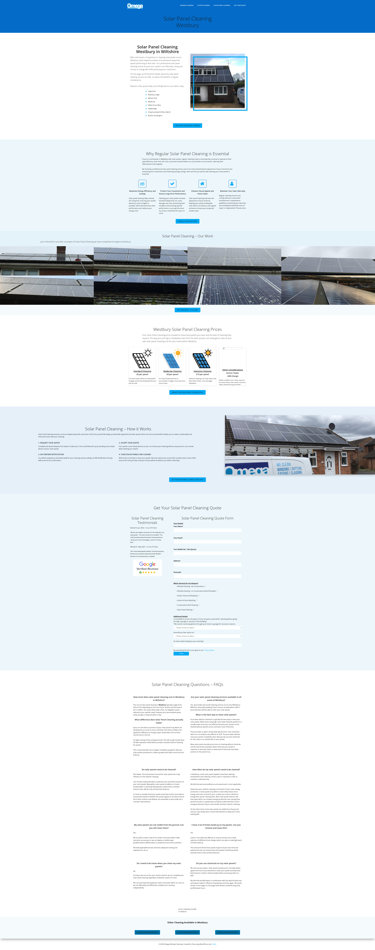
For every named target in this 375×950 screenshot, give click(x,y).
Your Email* (178, 538)
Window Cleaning (186, 5)
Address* (177, 561)
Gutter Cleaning (203, 5)
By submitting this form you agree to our (194, 650)
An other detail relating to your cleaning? (189, 641)
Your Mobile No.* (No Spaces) (185, 549)
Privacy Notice (209, 650)
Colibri (214, 944)
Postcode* (177, 572)
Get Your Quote (240, 5)
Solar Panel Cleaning (222, 5)
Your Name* (178, 526)
